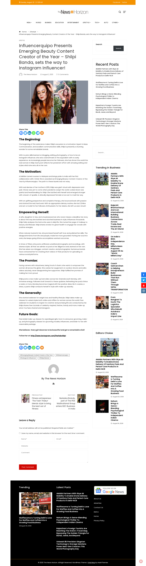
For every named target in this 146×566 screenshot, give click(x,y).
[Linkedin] (29, 133)
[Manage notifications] (141, 561)
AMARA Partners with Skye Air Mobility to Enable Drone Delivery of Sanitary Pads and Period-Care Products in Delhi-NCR (109, 72)
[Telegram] (38, 133)
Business (48, 22)
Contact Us (98, 507)
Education (59, 22)
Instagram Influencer (28, 358)
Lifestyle (86, 22)
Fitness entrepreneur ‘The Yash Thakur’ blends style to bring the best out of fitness (41, 402)
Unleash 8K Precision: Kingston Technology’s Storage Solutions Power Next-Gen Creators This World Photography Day (108, 122)
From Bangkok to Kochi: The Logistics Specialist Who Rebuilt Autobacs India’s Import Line (116, 307)
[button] (31, 533)
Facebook (116, 2)
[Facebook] (21, 133)
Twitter (124, 2)
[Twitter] (25, 133)
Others (115, 22)
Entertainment (73, 22)
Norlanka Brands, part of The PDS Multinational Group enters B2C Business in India (65, 402)
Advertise (97, 503)
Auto (106, 22)
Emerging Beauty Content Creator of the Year (37, 355)
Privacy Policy (99, 520)
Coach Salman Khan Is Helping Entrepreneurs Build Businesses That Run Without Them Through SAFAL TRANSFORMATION (119, 276)
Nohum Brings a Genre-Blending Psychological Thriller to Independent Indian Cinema (108, 96)
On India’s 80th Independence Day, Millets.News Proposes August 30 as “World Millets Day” (118, 246)
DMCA (96, 512)
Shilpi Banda (45, 358)
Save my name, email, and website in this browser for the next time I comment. (53, 433)
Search (99, 44)
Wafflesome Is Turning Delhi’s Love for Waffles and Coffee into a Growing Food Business (109, 84)
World (38, 22)
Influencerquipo (62, 355)
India (28, 22)
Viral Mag (91, 562)
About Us (97, 499)
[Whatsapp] (33, 133)
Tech (97, 22)
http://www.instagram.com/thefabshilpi (48, 336)
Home (96, 516)
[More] (42, 133)
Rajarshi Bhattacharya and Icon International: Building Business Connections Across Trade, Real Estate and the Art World (117, 217)
